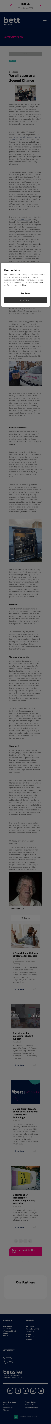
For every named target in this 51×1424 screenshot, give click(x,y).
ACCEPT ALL (25, 300)
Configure (25, 293)
